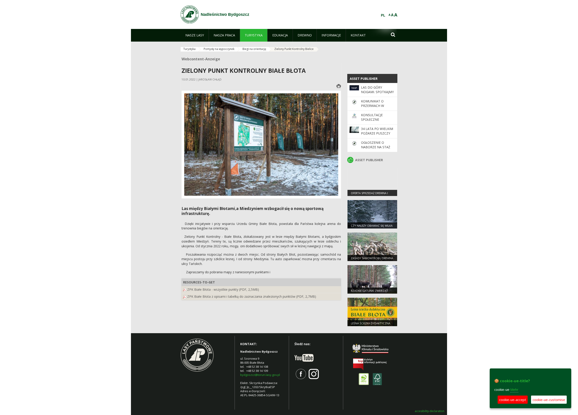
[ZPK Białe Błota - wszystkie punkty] (184, 289)
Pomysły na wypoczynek (219, 49)
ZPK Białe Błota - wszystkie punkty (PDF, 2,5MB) (223, 289)
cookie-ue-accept (512, 399)
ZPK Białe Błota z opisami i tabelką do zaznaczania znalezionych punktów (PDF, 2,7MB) (251, 296)
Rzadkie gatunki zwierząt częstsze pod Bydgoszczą (370, 293)
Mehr (514, 389)
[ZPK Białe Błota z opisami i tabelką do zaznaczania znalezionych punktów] (184, 296)
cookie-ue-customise (549, 399)
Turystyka (189, 49)
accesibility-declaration (429, 411)
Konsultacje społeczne (372, 117)
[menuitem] (195, 35)
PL (383, 15)
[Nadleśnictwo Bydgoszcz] (190, 14)
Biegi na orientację (254, 49)
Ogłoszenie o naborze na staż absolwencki (375, 147)
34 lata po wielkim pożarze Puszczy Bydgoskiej (377, 133)
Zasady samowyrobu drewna (372, 258)
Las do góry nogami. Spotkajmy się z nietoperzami (377, 92)
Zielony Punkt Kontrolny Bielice (294, 49)
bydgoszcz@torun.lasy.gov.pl (260, 375)
